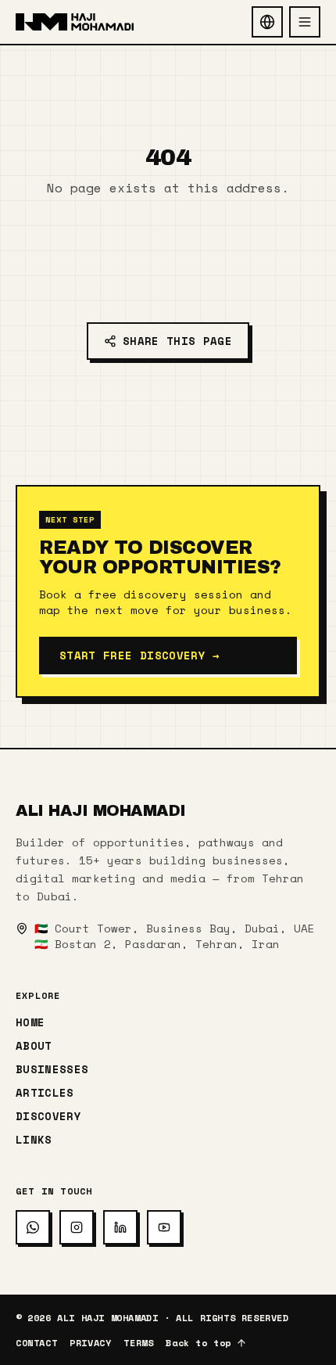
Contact (36, 1343)
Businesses (52, 1069)
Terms (138, 1343)
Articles (45, 1093)
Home (30, 1022)
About (34, 1046)
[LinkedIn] (120, 1227)
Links (34, 1140)
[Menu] (304, 22)
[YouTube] (164, 1227)
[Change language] (267, 22)
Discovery (48, 1116)
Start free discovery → (139, 655)
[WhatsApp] (33, 1227)
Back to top (198, 1343)
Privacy (90, 1343)
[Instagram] (76, 1227)
